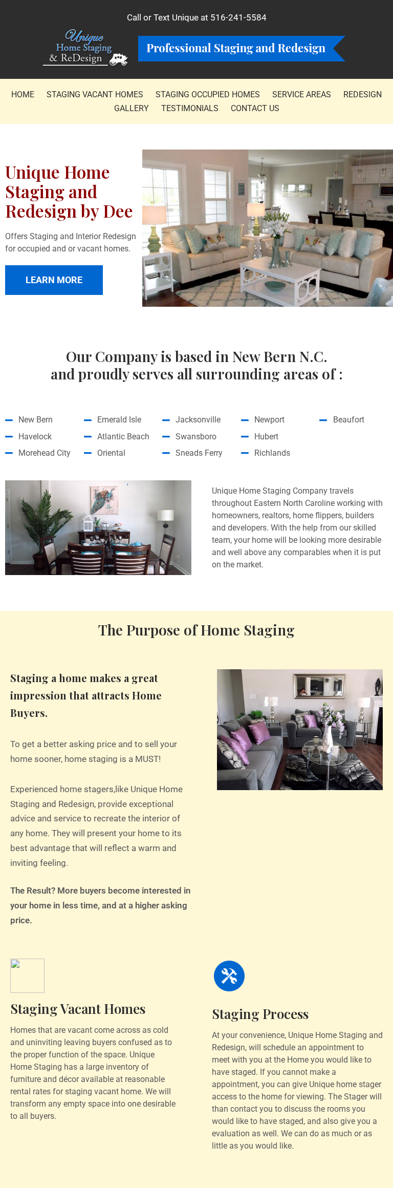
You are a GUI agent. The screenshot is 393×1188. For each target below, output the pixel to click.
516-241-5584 (238, 17)
